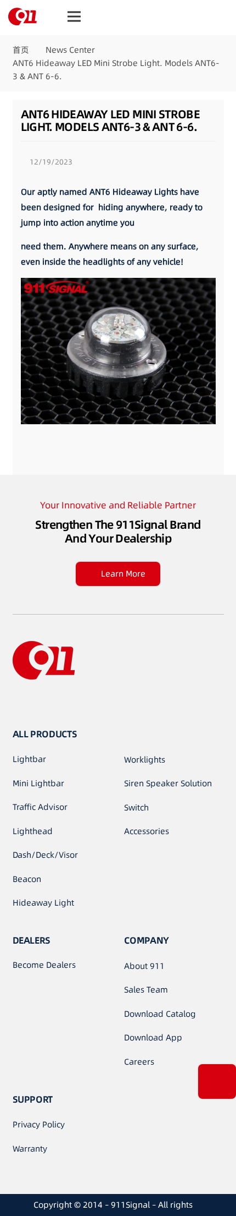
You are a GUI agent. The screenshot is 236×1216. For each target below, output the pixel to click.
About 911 (144, 966)
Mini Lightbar (38, 783)
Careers (139, 1061)
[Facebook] (18, 703)
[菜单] (74, 16)
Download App (153, 1037)
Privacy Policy (39, 1124)
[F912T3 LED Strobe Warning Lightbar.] (167, 443)
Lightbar (29, 759)
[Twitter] (83, 703)
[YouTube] (40, 703)
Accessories (146, 831)
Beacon (27, 879)
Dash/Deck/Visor (45, 855)
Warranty (30, 1148)
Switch (136, 807)
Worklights (144, 759)
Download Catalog (160, 1014)
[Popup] (217, 1081)
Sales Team (146, 989)
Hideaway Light (43, 902)
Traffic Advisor (40, 807)
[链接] (22, 16)
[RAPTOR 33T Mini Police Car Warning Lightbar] (70, 443)
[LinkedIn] (62, 703)
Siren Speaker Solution (168, 783)
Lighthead (33, 831)
